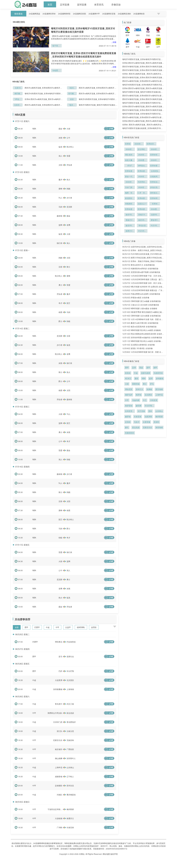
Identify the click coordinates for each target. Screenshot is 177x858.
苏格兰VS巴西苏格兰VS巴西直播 (142, 214)
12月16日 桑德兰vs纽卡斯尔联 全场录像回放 (140, 323)
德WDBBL (81, 627)
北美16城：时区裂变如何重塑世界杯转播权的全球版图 (17, 87)
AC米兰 (128, 378)
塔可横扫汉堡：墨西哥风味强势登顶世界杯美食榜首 (72, 93)
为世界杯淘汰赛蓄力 (142, 182)
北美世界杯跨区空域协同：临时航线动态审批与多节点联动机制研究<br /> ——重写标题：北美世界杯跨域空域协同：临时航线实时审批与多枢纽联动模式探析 (18, 105)
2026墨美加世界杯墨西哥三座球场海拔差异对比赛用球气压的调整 (154, 209)
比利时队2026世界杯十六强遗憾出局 (154, 171)
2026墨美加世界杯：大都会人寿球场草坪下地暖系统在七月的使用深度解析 (142, 160)
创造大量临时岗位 (129, 160)
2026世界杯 (138, 144)
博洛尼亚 (128, 389)
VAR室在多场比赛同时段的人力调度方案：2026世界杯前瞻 (142, 165)
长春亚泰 (137, 416)
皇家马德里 (145, 373)
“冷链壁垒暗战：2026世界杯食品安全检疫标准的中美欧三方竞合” (56, 70)
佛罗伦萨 (128, 394)
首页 (50, 4)
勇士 (145, 384)
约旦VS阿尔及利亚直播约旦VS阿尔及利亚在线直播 (154, 225)
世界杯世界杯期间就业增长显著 (154, 154)
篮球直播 (81, 4)
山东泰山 (159, 411)
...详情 (113, 42)
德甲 (155, 367)
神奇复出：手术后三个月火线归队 (154, 193)
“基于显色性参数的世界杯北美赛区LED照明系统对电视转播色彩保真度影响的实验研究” (56, 45)
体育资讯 (99, 4)
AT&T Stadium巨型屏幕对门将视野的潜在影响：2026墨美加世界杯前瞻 (129, 165)
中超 (47, 627)
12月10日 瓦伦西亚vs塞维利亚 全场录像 (138, 344)
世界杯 (127, 143)
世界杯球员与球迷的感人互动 (154, 198)
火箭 (127, 384)
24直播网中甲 (94, 13)
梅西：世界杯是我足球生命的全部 (129, 193)
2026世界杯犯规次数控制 (154, 149)
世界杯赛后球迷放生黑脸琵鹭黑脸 (154, 165)
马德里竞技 (158, 373)
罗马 (152, 384)
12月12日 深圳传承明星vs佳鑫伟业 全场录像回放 (142, 337)
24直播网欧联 (139, 13)
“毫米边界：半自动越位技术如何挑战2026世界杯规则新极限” (72, 105)
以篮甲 (68, 627)
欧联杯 (127, 373)
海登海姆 (159, 427)
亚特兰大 (139, 389)
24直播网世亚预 (108, 13)
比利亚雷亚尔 (129, 411)
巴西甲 (37, 627)
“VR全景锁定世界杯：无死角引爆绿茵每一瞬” (17, 99)
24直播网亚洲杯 (124, 13)
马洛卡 (136, 422)
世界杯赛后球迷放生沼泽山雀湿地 (142, 171)
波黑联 (94, 627)
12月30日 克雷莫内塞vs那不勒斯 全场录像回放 (141, 272)
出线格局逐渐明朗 (154, 176)
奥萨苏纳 (128, 405)
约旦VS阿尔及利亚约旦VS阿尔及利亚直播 (142, 231)
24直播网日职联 (79, 13)
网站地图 (106, 854)
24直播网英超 (34, 13)
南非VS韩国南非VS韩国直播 (142, 220)
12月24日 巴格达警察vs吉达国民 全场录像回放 (141, 294)
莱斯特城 (135, 384)
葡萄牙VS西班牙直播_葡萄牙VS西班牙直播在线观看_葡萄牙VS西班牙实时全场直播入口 (98, 105)
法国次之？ (142, 203)
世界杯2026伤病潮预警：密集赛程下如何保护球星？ (154, 203)
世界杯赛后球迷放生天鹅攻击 (142, 209)
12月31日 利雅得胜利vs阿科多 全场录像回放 (140, 268)
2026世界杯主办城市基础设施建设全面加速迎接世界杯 (142, 154)
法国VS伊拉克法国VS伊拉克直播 (155, 214)
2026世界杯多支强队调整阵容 (129, 182)
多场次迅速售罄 (154, 187)
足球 (134, 367)
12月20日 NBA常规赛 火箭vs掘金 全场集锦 (139, 308)
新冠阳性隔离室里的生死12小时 (129, 198)
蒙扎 (127, 427)
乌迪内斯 (135, 400)
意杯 (150, 411)
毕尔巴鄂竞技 (149, 405)
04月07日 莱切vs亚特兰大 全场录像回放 (138, 265)
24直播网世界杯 (49, 13)
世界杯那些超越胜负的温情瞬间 (142, 198)
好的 (72, 99)
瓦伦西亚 (148, 394)
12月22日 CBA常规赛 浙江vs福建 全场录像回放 (141, 301)
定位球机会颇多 (142, 149)
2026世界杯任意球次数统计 (129, 149)
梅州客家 (159, 416)
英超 (141, 367)
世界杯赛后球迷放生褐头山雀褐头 (129, 171)
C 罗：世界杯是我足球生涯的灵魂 (142, 193)
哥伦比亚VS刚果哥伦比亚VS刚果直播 (142, 225)
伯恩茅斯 (148, 416)
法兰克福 (141, 411)
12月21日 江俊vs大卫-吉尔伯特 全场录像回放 (140, 304)
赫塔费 (138, 405)
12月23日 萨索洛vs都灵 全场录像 (135, 297)
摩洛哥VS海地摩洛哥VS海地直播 (154, 220)
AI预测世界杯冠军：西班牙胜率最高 (129, 203)
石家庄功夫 (147, 427)
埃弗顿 (149, 389)
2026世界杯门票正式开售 (142, 187)
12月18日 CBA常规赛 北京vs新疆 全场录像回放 (141, 315)
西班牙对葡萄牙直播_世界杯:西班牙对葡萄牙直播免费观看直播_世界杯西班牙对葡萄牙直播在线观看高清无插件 (83, 54)
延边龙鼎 (135, 427)
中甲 (57, 627)
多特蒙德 (159, 378)
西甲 (26, 627)
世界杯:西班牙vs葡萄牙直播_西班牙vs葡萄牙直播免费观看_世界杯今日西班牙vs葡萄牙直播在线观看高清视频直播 (43, 99)
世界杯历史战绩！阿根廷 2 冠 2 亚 (151, 144)
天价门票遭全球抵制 (129, 187)
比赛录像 (146, 422)
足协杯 (127, 422)
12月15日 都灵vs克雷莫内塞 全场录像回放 (139, 326)
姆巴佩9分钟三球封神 (17, 93)
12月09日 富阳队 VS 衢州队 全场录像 (137, 348)
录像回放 (116, 4)
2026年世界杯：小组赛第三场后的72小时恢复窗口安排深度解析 (154, 160)
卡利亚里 (153, 400)
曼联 (136, 378)
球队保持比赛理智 (129, 154)
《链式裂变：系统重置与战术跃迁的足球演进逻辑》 (72, 87)
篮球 (151, 378)
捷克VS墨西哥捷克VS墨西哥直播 (129, 225)
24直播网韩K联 (64, 13)
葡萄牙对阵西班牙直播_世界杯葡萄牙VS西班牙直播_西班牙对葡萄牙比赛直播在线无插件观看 (83, 30)
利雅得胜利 (129, 433)
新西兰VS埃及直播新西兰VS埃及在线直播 (129, 231)
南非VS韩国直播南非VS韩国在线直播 (129, 214)
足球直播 (64, 4)
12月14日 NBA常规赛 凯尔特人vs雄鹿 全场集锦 (141, 330)
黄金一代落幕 (129, 176)
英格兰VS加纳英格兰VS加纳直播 (129, 220)
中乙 (145, 400)
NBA (34, 128)
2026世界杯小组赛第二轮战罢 (142, 176)
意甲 (148, 367)
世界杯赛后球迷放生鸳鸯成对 (129, 209)
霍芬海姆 (159, 389)
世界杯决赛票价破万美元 (154, 182)
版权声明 (114, 854)
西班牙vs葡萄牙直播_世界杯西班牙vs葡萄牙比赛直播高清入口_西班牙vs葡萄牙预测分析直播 (43, 87)
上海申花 (159, 394)
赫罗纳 (127, 416)
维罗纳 (138, 394)
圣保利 (156, 422)
